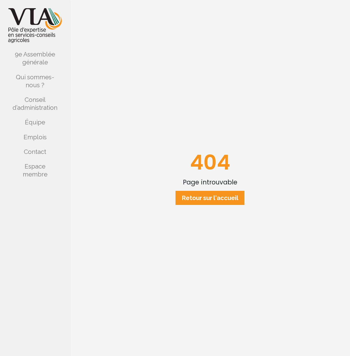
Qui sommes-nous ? (35, 81)
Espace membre (35, 170)
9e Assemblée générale (35, 58)
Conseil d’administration (35, 103)
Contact (35, 151)
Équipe (35, 122)
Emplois (35, 137)
